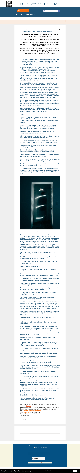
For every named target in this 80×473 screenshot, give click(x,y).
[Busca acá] (59, 11)
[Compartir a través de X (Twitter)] (23, 419)
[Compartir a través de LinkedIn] (25, 419)
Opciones (69, 471)
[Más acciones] (59, 29)
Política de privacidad (28, 471)
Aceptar (75, 471)
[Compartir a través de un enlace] (28, 419)
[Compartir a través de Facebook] (20, 419)
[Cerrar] (78, 471)
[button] (51, 20)
